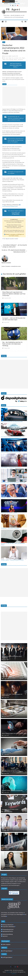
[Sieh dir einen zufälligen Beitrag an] (25, 21)
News (4, 42)
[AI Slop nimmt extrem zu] (14, 671)
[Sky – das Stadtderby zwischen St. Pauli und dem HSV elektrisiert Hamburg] (14, 328)
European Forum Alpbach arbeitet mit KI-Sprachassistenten (12, 751)
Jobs (13, 58)
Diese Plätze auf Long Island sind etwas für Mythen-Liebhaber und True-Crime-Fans (14, 293)
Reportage (11, 59)
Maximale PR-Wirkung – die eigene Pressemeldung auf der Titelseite (10, 846)
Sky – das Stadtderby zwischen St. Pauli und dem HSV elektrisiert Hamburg (12, 343)
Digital (10, 58)
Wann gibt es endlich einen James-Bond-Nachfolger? (12, 657)
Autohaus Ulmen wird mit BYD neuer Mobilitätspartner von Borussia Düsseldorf (12, 771)
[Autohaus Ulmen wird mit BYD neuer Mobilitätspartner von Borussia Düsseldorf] (14, 766)
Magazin (23, 58)
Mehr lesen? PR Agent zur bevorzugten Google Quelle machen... (16, 65)
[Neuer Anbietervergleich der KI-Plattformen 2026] (14, 728)
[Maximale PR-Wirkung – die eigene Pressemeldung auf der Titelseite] (14, 842)
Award (7, 58)
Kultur (20, 58)
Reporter (15, 59)
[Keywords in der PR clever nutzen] (14, 804)
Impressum (5, 936)
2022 (4, 58)
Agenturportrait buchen (7, 931)
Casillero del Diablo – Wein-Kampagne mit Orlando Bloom (12, 695)
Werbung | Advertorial (7, 924)
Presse (7, 59)
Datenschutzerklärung (7, 934)
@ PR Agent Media (6, 951)
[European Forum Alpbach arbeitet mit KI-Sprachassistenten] (14, 747)
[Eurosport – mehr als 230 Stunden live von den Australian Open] (14, 303)
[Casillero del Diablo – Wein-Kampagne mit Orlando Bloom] (14, 690)
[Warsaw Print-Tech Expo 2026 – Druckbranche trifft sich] (14, 709)
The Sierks (3, 916)
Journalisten (16, 58)
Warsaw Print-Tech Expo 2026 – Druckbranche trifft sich (13, 713)
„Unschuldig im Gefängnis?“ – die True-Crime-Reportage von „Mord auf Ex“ (15, 246)
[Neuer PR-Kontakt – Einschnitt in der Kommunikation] (14, 861)
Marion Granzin (6, 56)
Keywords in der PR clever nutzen (10, 809)
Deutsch (7, 1)
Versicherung (20, 59)
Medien (4, 59)
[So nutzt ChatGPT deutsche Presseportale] (14, 785)
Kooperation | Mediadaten (8, 926)
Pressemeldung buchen (7, 929)
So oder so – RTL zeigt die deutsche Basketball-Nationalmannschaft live (13, 251)
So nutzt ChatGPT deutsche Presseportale (12, 790)
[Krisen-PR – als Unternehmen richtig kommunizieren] (14, 823)
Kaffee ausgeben (6, 944)
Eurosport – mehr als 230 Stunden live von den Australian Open (13, 319)
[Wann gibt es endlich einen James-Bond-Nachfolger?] (14, 652)
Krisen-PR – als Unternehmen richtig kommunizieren (11, 827)
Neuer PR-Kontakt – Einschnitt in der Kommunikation (11, 865)
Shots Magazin (20, 914)
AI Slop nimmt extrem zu (14, 3)
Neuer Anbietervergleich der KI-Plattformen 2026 (14, 733)
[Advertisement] (14, 96)
